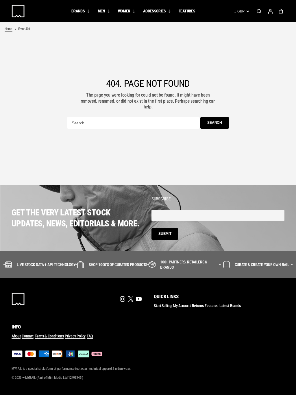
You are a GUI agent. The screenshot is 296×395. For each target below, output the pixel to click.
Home (8, 29)
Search (259, 11)
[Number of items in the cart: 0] (280, 11)
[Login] (270, 11)
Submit (164, 234)
